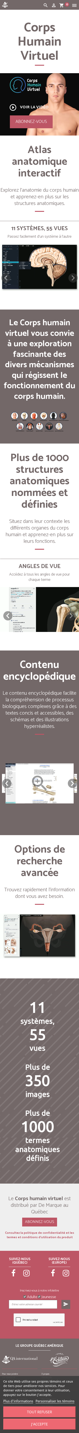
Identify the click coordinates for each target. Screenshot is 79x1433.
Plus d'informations (18, 1401)
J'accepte (39, 1424)
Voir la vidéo (28, 107)
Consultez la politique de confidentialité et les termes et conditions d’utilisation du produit (39, 1235)
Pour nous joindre (10, 1374)
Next (72, 783)
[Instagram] (26, 1275)
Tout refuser (39, 1412)
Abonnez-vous (31, 121)
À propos (45, 1374)
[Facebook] (13, 1275)
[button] (73, 278)
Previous (6, 783)
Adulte (31, 1296)
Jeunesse (48, 1296)
